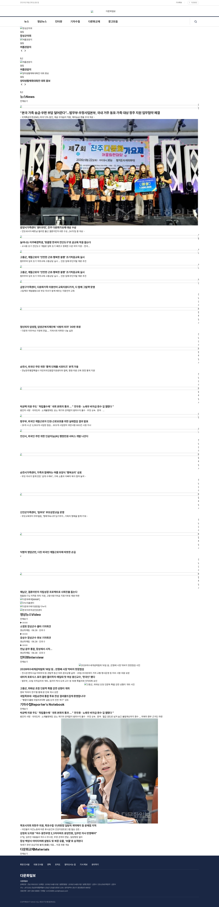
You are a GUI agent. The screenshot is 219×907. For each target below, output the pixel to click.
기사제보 (179, 2)
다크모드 (193, 3)
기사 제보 (83, 864)
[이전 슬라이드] (21, 51)
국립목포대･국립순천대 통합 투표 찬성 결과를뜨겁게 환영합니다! (53, 696)
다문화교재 (94, 21)
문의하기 (95, 864)
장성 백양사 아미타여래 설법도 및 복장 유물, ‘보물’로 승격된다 (51, 841)
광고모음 (113, 21)
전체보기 (24, 101)
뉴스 (26, 21)
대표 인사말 (38, 864)
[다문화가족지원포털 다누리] (109, 606)
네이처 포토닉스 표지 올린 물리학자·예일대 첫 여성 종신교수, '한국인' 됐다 (57, 676)
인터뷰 (58, 21)
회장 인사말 (24, 864)
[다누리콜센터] (109, 603)
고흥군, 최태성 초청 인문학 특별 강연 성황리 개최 (45, 688)
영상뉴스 (42, 21)
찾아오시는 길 (70, 864)
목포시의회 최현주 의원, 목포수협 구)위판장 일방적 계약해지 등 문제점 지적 (58, 825)
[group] (109, 32)
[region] (109, 43)
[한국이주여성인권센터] (109, 610)
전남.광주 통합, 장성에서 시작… (36, 649)
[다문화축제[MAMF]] (109, 599)
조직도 (57, 864)
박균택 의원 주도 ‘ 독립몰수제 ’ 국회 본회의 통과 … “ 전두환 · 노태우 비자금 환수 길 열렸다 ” (67, 712)
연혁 (49, 864)
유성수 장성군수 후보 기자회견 (35, 637)
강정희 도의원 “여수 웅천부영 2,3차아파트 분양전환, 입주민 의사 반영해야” (58, 833)
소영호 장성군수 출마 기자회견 (35, 626)
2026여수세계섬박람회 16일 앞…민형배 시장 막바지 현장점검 (52, 669)
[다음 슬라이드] (25, 51)
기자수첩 (75, 21)
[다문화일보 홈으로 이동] (109, 11)
